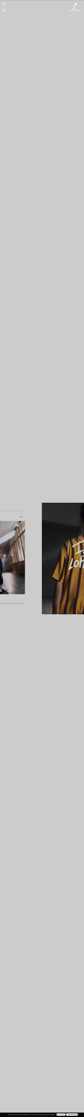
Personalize (61, 1114)
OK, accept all (72, 1114)
